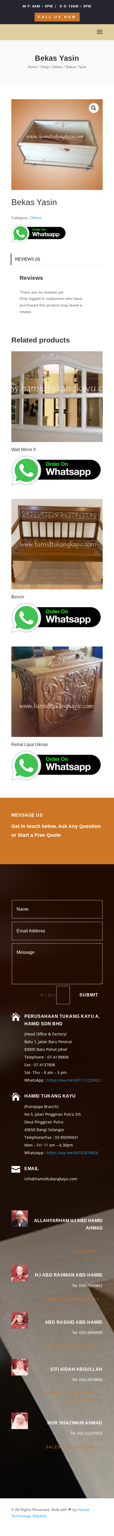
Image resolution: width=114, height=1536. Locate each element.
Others (57, 67)
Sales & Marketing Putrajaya (70, 1396)
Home (32, 67)
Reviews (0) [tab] (27, 259)
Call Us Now (57, 17)
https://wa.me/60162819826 (72, 1152)
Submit (88, 995)
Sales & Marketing (70, 1447)
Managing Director (69, 1299)
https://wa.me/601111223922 (73, 1080)
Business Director (70, 1346)
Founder (83, 1252)
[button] (94, 108)
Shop (44, 67)
